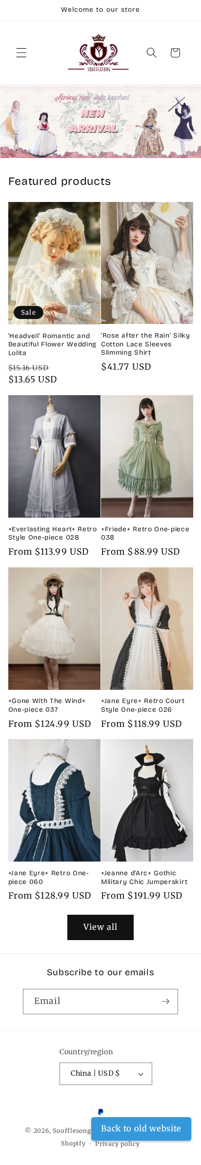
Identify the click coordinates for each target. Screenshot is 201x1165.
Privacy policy (117, 1143)
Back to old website (141, 1129)
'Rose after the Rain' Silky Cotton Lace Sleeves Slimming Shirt (145, 344)
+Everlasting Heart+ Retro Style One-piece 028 (52, 533)
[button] (21, 52)
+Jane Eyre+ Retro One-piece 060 (48, 877)
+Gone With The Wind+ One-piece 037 (47, 705)
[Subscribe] (165, 1001)
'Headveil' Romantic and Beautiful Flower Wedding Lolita (52, 345)
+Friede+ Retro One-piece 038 (145, 533)
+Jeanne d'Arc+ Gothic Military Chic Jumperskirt (144, 877)
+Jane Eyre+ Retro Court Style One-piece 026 (143, 705)
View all (100, 927)
